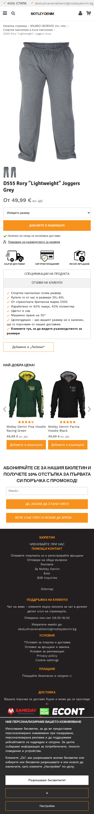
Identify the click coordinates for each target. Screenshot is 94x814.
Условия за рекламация (47, 651)
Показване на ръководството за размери (34, 242)
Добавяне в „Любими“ (28, 347)
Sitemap (47, 589)
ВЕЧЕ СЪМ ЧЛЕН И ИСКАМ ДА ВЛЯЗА (43, 517)
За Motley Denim (47, 569)
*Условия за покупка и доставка (47, 642)
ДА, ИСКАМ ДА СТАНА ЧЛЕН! (47, 504)
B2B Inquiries (47, 577)
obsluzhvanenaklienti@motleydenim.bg (64, 3)
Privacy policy (47, 655)
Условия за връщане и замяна (47, 647)
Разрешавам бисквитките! (47, 780)
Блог (47, 573)
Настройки (47, 806)
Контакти (47, 564)
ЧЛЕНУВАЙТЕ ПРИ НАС (47, 544)
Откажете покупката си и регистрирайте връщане (47, 555)
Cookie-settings (47, 660)
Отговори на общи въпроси (47, 560)
